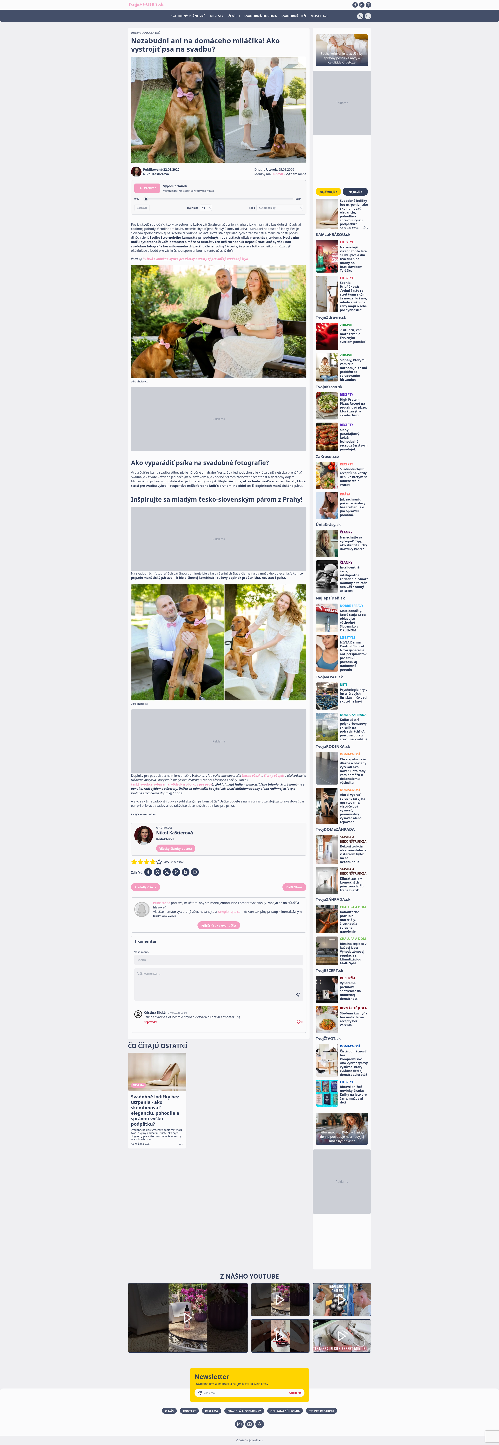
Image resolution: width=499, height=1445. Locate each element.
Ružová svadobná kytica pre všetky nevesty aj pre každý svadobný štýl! (195, 259)
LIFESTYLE (347, 242)
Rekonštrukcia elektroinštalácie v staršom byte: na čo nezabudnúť (353, 854)
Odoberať (295, 1393)
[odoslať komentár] (297, 995)
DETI (343, 684)
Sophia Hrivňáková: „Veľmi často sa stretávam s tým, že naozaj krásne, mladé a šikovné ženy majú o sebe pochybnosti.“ (353, 296)
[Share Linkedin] (185, 872)
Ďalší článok (294, 887)
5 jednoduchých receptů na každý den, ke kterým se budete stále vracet (353, 477)
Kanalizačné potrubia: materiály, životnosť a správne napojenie (349, 921)
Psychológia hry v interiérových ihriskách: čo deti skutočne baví (353, 695)
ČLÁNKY (346, 532)
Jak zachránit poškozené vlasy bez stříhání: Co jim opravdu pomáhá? (352, 507)
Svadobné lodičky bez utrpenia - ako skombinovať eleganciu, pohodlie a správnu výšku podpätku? (354, 212)
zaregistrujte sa (229, 911)
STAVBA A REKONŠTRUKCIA (353, 839)
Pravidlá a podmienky (244, 1411)
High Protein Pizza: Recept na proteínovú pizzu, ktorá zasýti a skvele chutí (353, 407)
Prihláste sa (161, 903)
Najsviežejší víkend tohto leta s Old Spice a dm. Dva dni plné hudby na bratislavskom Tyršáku (353, 259)
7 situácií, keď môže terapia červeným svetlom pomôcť (352, 336)
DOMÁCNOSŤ (350, 754)
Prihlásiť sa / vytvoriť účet (218, 925)
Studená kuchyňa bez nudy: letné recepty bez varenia (353, 1019)
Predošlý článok (145, 887)
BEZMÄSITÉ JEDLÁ (353, 1008)
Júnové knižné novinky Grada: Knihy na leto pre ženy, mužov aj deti (353, 1094)
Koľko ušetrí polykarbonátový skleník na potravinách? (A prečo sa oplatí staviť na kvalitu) (353, 729)
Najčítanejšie (328, 192)
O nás (169, 1411)
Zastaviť (142, 208)
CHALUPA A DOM (353, 907)
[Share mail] (195, 872)
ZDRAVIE (346, 325)
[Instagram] (368, 5)
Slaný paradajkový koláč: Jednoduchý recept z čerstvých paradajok (354, 439)
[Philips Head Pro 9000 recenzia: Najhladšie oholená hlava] (342, 1299)
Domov (135, 32)
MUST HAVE (319, 16)
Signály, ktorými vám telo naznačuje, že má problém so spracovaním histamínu (353, 369)
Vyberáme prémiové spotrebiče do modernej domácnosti (350, 991)
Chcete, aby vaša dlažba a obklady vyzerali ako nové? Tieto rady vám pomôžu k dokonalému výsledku (353, 771)
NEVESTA (217, 16)
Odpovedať (150, 1022)
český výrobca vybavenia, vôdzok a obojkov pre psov (171, 784)
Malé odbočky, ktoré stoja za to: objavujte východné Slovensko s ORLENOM (353, 620)
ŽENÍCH (234, 16)
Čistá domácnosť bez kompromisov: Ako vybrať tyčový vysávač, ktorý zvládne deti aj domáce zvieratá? (354, 1063)
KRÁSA (345, 494)
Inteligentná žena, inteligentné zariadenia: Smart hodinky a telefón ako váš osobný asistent (354, 579)
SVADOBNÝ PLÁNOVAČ (188, 16)
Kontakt (189, 1411)
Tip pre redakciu (321, 1411)
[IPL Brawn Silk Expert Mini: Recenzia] (342, 1336)
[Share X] (167, 872)
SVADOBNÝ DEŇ (293, 16)
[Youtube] (362, 5)
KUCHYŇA (347, 978)
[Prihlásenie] (360, 16)
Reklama (211, 1411)
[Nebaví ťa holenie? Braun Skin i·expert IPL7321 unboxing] (280, 1336)
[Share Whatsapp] (157, 872)
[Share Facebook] (148, 872)
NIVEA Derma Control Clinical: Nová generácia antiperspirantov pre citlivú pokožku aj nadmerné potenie (353, 656)
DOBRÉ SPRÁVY (351, 606)
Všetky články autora (175, 849)
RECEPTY (346, 394)
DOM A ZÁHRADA (353, 715)
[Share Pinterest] (176, 872)
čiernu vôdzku (252, 775)
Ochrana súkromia (285, 1411)
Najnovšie (355, 192)
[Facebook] (355, 5)
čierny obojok (274, 775)
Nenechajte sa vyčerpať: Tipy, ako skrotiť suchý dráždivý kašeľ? (353, 543)
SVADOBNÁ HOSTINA (260, 16)
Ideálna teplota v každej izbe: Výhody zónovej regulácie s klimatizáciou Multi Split (353, 953)
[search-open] (368, 16)
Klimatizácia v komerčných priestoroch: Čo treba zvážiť (352, 884)
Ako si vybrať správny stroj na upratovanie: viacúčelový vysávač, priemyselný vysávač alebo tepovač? (352, 808)
